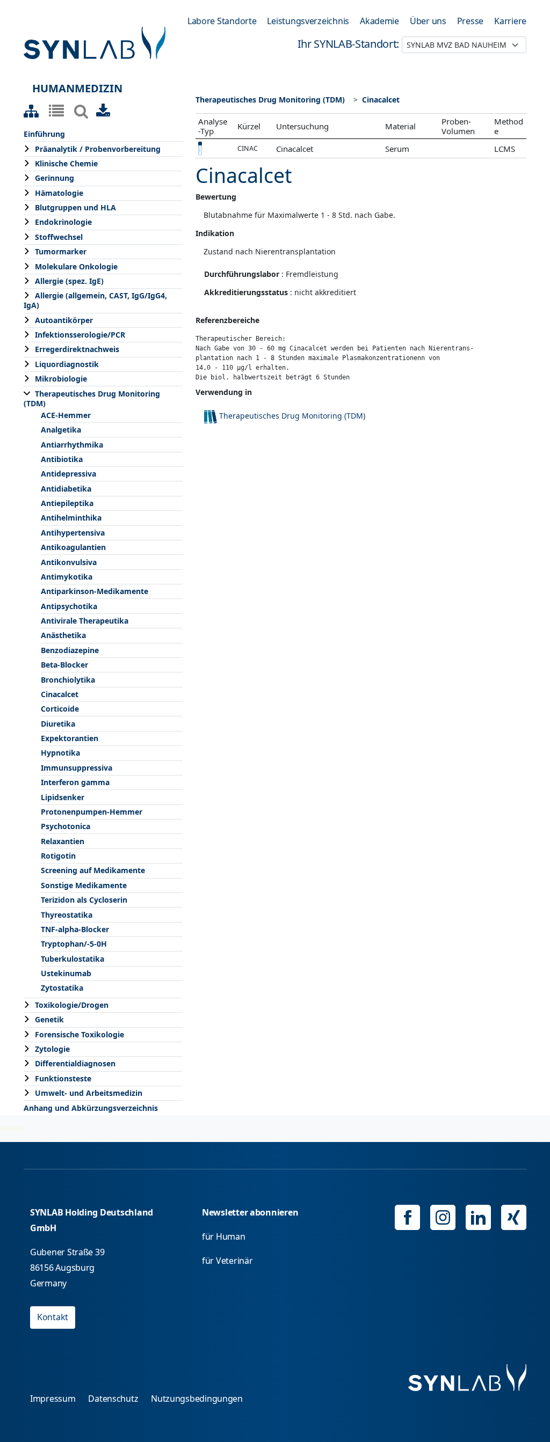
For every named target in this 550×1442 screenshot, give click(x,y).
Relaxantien (62, 841)
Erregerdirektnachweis (77, 349)
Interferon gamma (75, 782)
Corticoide (60, 709)
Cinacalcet (59, 694)
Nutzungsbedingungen (197, 1398)
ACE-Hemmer (66, 415)
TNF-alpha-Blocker (75, 929)
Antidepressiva (68, 474)
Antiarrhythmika (72, 445)
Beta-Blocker (64, 665)
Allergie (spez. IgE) (69, 281)
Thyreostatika (66, 915)
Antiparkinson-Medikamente (94, 591)
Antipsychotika (69, 606)
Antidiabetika (66, 489)
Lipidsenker (62, 797)
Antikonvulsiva (69, 562)
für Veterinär (227, 1261)
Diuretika (58, 724)
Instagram (443, 1217)
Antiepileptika (67, 503)
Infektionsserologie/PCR (80, 335)
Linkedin (478, 1217)
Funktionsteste (63, 1078)
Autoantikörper (64, 320)
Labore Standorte (222, 21)
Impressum (53, 1398)
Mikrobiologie (61, 379)
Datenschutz (113, 1398)
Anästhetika (63, 635)
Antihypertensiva (73, 533)
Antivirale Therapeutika (84, 621)
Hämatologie (59, 193)
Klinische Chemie (66, 163)
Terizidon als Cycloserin (84, 900)
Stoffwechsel (59, 237)
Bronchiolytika (68, 680)
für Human (223, 1236)
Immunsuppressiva (76, 768)
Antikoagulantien (73, 547)
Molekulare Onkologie (76, 266)
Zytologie (52, 1049)
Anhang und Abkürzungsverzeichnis (91, 1108)
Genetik (49, 1019)
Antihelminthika (71, 518)
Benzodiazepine (70, 650)
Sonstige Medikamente (84, 885)
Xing (514, 1217)
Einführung (44, 134)
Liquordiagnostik (67, 364)
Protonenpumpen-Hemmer (91, 812)
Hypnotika (60, 753)
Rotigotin (58, 856)
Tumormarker (60, 251)
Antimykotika (66, 577)
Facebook (407, 1217)
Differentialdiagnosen (75, 1063)
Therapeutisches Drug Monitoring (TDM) (92, 398)
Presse (470, 21)
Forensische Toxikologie (79, 1034)
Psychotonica (65, 826)
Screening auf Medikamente (93, 870)
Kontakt (52, 1317)
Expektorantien (69, 738)
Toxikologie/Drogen (71, 1005)
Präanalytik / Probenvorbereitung (98, 149)
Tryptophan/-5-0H (74, 944)
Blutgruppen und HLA (75, 207)
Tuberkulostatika (72, 959)
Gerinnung (54, 178)
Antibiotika (62, 459)
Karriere (510, 21)
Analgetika (61, 429)
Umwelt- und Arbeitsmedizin (88, 1093)
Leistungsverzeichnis (308, 21)
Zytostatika (62, 988)
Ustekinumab (66, 973)
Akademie (379, 21)
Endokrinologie (63, 222)
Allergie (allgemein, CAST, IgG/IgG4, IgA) (95, 300)
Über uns (428, 21)
